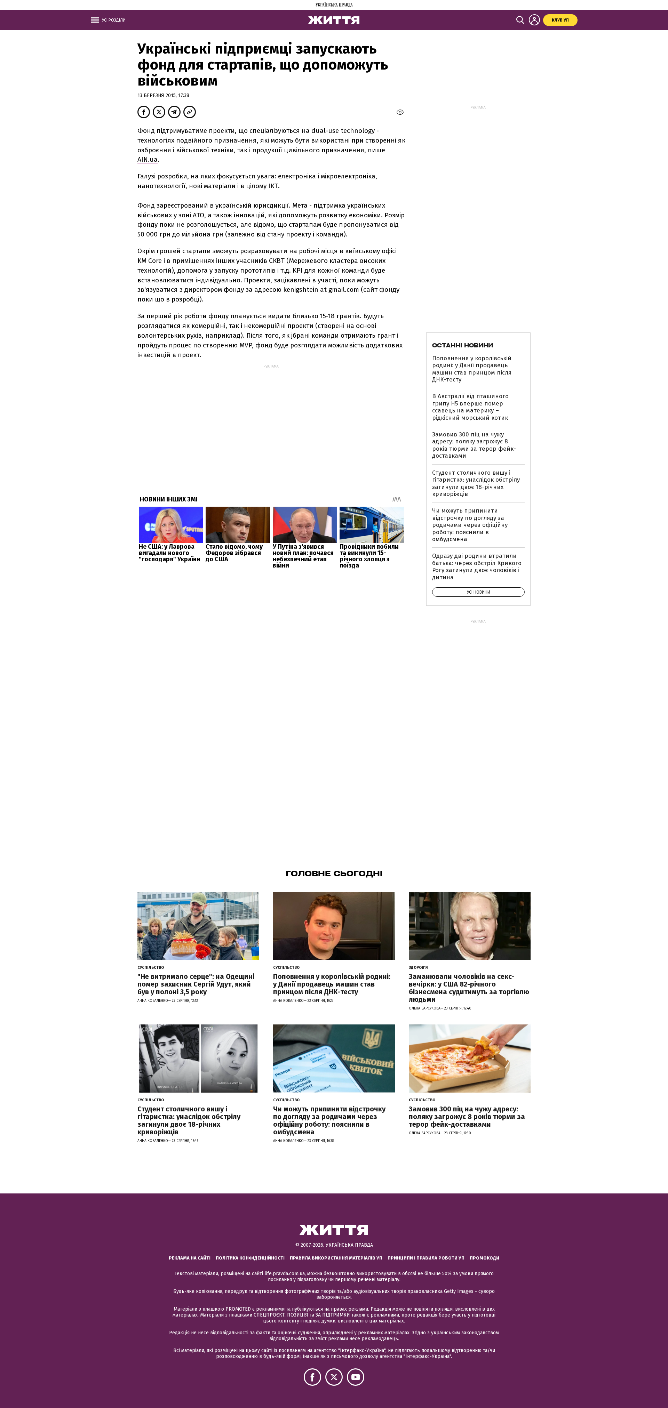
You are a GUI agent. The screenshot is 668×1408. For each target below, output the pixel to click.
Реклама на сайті (189, 1258)
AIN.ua (147, 159)
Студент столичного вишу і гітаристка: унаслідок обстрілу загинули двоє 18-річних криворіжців (476, 483)
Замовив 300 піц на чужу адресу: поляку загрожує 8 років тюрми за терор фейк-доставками (474, 445)
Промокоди (484, 1258)
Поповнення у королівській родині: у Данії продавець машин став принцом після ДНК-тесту (471, 369)
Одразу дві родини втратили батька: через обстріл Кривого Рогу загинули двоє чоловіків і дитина (477, 566)
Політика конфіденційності (250, 1258)
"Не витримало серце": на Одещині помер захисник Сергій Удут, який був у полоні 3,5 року (195, 984)
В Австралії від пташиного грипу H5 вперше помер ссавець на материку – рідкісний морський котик (470, 407)
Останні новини (462, 345)
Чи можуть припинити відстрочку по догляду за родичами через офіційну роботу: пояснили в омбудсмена (470, 525)
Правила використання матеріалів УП (336, 1258)
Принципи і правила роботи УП (426, 1258)
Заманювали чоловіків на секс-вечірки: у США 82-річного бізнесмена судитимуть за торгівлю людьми (469, 988)
